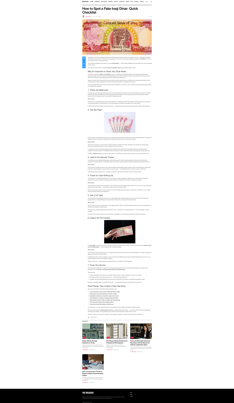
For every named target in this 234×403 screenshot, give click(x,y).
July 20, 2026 (91, 382)
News (127, 1)
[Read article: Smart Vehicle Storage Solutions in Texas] (93, 331)
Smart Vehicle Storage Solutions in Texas (89, 342)
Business (97, 1)
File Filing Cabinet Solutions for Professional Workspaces (117, 342)
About (131, 394)
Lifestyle (122, 1)
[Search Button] (151, 1)
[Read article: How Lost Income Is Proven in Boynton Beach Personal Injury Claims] (93, 362)
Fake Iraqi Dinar (94, 317)
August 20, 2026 (92, 349)
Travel (142, 1)
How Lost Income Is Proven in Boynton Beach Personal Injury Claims (92, 373)
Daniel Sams (88, 16)
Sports (136, 1)
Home (91, 1)
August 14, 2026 (116, 349)
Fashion (110, 1)
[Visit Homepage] (85, 1)
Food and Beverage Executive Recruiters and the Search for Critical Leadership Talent (140, 343)
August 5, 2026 (139, 351)
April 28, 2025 (95, 16)
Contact (131, 396)
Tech (131, 1)
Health (116, 1)
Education (104, 1)
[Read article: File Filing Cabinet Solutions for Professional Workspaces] (117, 331)
